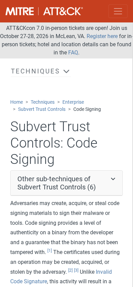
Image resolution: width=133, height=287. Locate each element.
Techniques (43, 102)
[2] (70, 270)
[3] (76, 270)
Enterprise (73, 102)
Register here (102, 36)
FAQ (73, 52)
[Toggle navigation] (118, 11)
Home (16, 102)
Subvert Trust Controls (41, 109)
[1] (49, 250)
